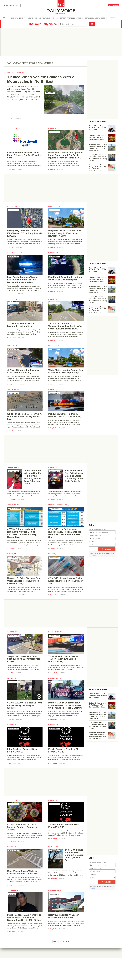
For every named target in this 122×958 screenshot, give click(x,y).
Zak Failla (52, 499)
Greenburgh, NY (54, 206)
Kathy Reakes (12, 337)
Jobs (103, 18)
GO (92, 24)
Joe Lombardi (12, 294)
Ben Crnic (11, 119)
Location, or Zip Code (95, 535)
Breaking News (17, 18)
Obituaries (89, 18)
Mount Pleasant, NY (55, 632)
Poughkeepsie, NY (13, 128)
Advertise (111, 18)
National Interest (58, 18)
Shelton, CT (11, 554)
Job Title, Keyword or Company (98, 529)
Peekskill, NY (53, 846)
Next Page (56, 941)
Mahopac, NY (53, 253)
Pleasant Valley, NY (14, 253)
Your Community (31, 18)
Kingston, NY (12, 345)
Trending (71, 18)
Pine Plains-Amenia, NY (15, 73)
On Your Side (44, 18)
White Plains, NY (54, 345)
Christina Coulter (13, 595)
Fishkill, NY (52, 128)
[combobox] (12, 5)
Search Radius (93, 541)
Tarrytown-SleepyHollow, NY (59, 505)
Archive (66, 941)
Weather (80, 18)
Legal (97, 18)
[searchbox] (13, 5)
